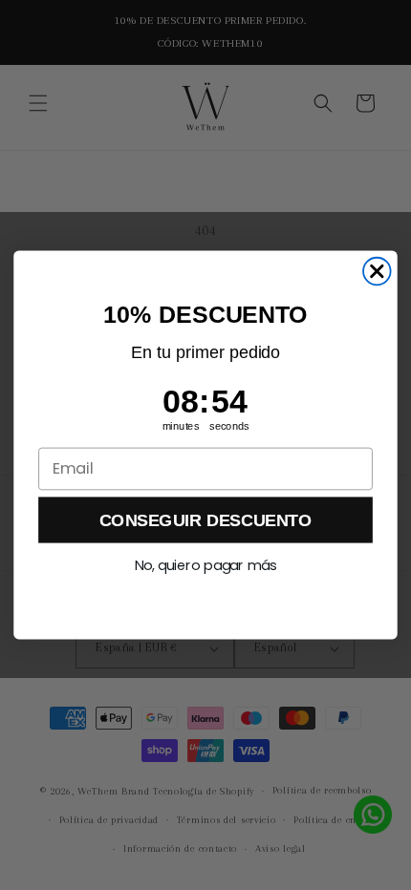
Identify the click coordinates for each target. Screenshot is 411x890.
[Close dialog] (377, 272)
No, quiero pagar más (206, 566)
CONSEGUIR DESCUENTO (205, 519)
